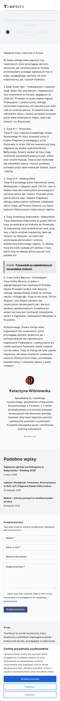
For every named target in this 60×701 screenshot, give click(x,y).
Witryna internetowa (16, 556)
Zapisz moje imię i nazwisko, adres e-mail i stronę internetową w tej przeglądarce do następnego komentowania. (28, 597)
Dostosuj (30, 687)
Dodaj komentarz (15, 566)
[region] (30, 672)
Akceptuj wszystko (30, 679)
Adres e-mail (13, 547)
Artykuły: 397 (30, 436)
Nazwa (10, 538)
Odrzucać (30, 694)
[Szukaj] (55, 5)
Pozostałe (30, 35)
